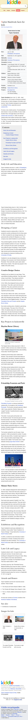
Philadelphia (10, 53)
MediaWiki (15, 713)
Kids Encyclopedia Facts (6, 27)
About (12, 715)
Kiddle (2, 715)
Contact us (3, 716)
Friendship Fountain (6, 403)
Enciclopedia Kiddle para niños (15, 716)
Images (8, 10)
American (10, 58)
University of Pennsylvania (14, 60)
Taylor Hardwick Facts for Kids (9, 692)
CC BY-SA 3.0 (16, 709)
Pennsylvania (17, 53)
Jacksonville (4, 107)
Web (4, 10)
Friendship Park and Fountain (8, 301)
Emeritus (15, 597)
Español (22, 10)
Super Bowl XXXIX (14, 441)
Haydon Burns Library (13, 87)
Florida (9, 105)
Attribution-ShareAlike (15, 689)
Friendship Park (11, 90)
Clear (22, 6)
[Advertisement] (14, 16)
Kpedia (18, 10)
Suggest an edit (18, 699)
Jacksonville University (7, 115)
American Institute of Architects (9, 599)
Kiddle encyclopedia (14, 685)
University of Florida (6, 255)
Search (25, 6)
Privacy (17, 715)
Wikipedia (19, 712)
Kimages (13, 10)
